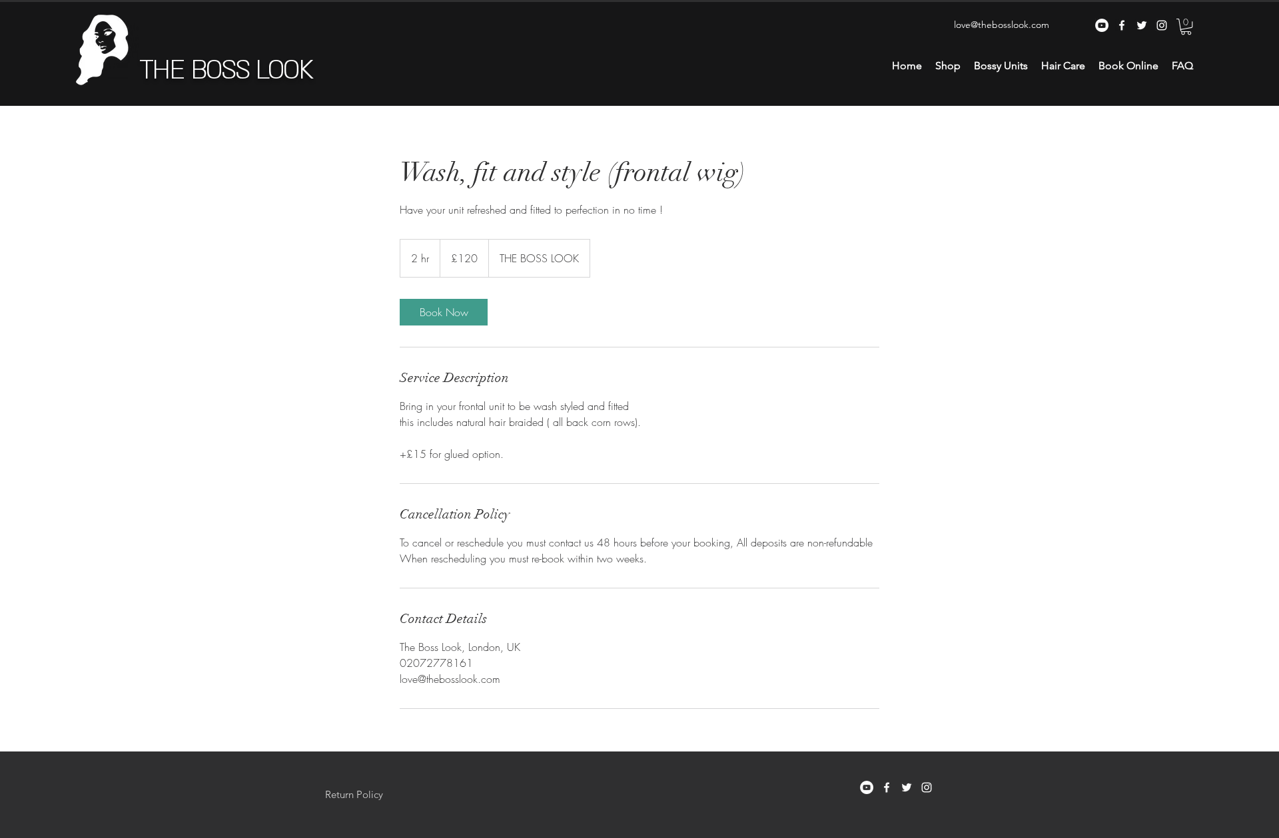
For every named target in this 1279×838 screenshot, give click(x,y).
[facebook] (1121, 25)
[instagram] (1161, 25)
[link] (444, 312)
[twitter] (1141, 25)
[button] (1186, 27)
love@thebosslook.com (1001, 25)
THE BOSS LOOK (225, 70)
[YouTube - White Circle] (1101, 25)
